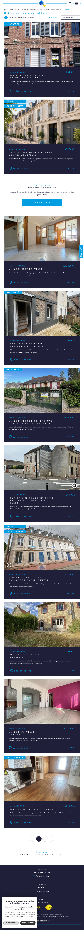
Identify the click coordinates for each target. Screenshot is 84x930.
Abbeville (60, 9)
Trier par (53, 17)
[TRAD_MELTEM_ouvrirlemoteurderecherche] (70, 3)
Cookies (67, 916)
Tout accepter (28, 923)
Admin (44, 916)
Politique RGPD (60, 916)
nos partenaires (50, 916)
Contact (81, 251)
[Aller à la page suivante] (51, 839)
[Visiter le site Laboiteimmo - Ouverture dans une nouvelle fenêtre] (42, 923)
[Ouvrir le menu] (77, 3)
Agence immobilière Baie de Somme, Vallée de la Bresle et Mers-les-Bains (27, 9)
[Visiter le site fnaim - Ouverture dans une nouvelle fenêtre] (49, 907)
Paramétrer (11, 923)
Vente (53, 9)
